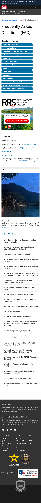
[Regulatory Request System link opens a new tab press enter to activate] (17, 114)
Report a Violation (7, 155)
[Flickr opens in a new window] (15, 430)
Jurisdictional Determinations (13, 65)
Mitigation (6, 75)
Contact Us (6, 58)
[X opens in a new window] (7, 430)
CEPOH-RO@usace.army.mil (29, 144)
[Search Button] (34, 7)
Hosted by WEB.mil (7, 473)
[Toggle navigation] (38, 7)
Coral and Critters (8, 92)
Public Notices (7, 78)
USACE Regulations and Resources (14, 51)
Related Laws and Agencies (12, 55)
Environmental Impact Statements (14, 82)
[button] (9, 4)
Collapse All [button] (15, 234)
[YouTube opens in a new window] (11, 430)
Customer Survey (7, 151)
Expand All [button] (7, 234)
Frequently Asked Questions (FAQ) (14, 88)
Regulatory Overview (10, 45)
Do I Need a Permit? (9, 61)
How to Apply (7, 72)
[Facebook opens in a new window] (3, 430)
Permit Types (7, 68)
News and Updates (9, 48)
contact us (4, 227)
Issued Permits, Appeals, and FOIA (14, 85)
